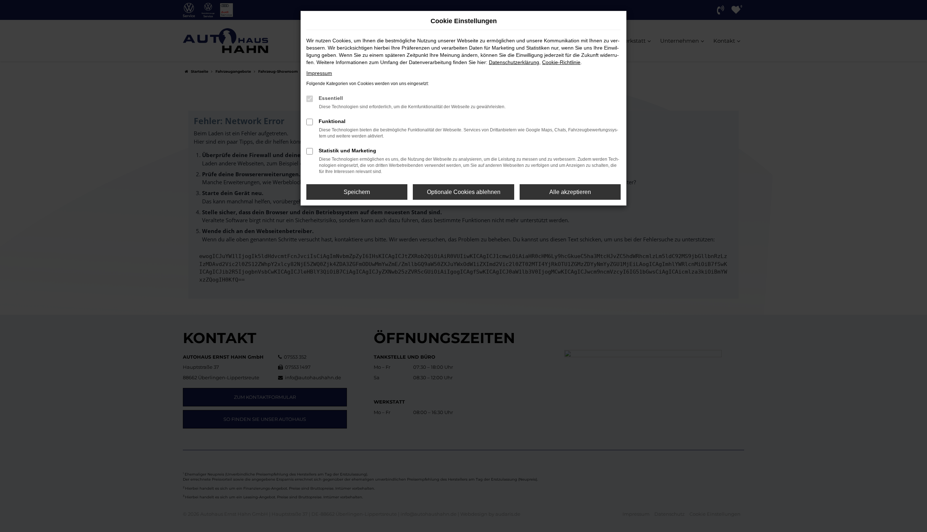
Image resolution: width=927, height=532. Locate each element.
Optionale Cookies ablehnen (463, 192)
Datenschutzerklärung (514, 62)
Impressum (319, 73)
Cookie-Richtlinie (561, 62)
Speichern (357, 192)
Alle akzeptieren (570, 192)
